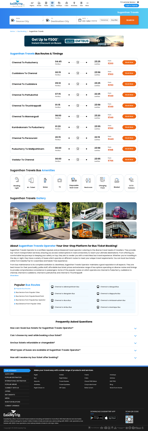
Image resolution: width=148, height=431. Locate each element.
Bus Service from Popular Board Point (30, 296)
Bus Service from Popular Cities (28, 292)
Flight (36, 375)
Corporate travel (90, 384)
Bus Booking (22, 31)
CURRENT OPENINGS (12, 406)
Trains (87, 375)
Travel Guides (64, 381)
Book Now (129, 62)
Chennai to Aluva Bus (63, 300)
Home (12, 31)
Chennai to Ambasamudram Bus (112, 300)
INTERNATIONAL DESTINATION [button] (15, 381)
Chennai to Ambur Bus (63, 307)
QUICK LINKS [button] (9, 374)
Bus (35, 378)
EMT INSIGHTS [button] (10, 395)
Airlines (112, 378)
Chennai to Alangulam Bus (65, 293)
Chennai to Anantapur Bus (110, 307)
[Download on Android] (96, 419)
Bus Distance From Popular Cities (28, 304)
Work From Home (116, 388)
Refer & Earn (89, 388)
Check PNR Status (91, 381)
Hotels (61, 375)
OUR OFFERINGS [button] (10, 370)
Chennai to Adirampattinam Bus (67, 287)
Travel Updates (64, 384)
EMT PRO (113, 381)
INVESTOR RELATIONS (12, 402)
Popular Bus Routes (23, 289)
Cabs (86, 378)
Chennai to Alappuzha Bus (110, 293)
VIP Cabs (62, 388)
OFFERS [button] (7, 391)
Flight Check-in (39, 388)
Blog (111, 384)
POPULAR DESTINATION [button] (13, 377)
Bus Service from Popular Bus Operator (30, 300)
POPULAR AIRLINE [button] (11, 384)
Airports (37, 381)
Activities (37, 384)
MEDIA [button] (7, 398)
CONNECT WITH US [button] (12, 388)
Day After (114, 20)
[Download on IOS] (110, 419)
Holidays (113, 375)
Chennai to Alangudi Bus (109, 287)
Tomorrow (104, 20)
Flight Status (63, 378)
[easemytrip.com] (17, 6)
